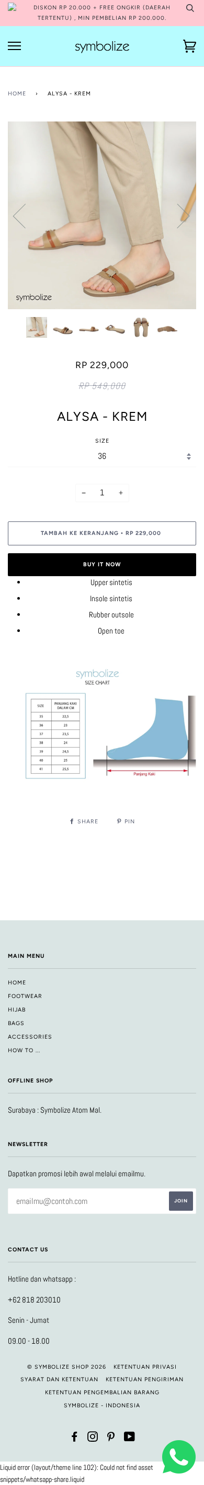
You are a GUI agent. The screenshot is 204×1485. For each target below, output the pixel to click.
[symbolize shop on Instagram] (92, 1438)
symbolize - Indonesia (102, 1405)
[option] (102, 215)
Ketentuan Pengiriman (145, 1379)
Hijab (17, 1009)
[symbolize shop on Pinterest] (111, 1438)
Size (102, 440)
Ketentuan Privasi (145, 1367)
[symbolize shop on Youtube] (129, 1438)
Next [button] (177, 215)
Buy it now (102, 564)
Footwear (25, 996)
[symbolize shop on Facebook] (74, 1438)
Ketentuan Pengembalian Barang (102, 1392)
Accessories (30, 1036)
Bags (16, 1023)
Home (17, 93)
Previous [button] (25, 215)
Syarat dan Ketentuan (59, 1379)
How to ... (24, 1050)
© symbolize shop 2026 (66, 1367)
